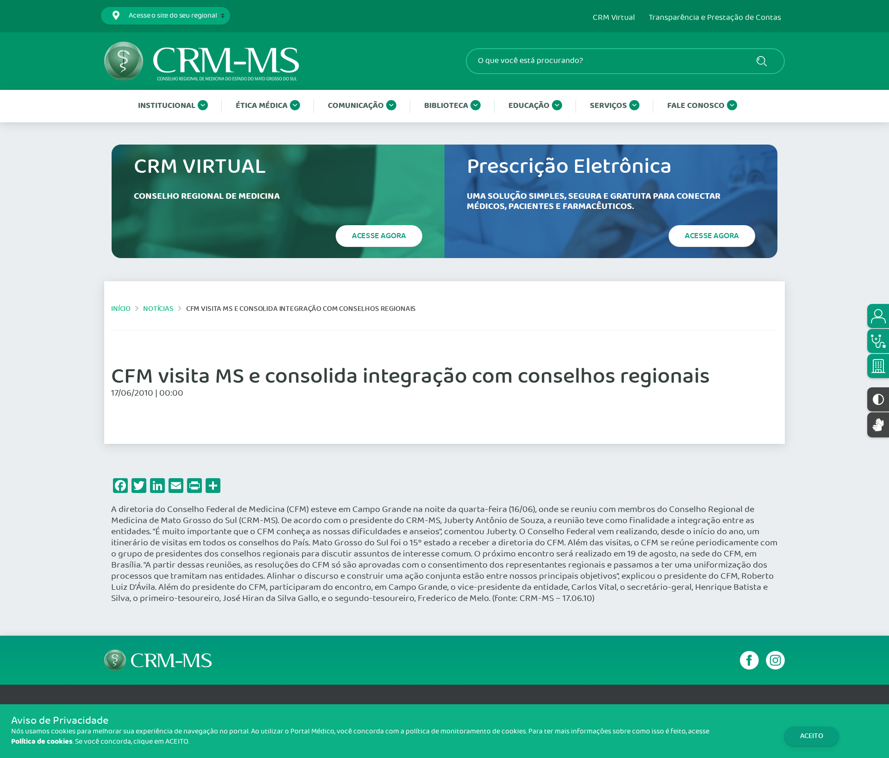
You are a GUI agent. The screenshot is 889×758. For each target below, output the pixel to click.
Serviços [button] (608, 106)
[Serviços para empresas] (878, 366)
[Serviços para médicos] (878, 341)
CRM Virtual (614, 18)
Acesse (379, 235)
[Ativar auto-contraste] (878, 399)
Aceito (811, 736)
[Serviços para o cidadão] (878, 316)
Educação (529, 106)
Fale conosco (696, 106)
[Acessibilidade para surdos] (878, 424)
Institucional (166, 106)
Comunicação (356, 106)
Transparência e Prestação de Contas (715, 18)
